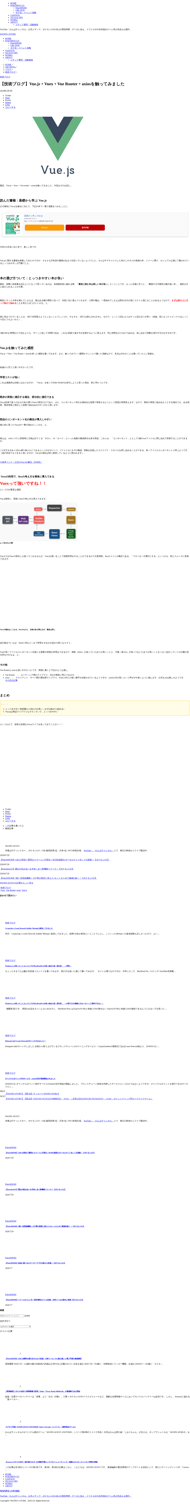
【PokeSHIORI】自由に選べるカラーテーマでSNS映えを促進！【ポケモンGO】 (35, 1263)
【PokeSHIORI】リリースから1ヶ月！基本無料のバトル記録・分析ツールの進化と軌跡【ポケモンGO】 (44, 1300)
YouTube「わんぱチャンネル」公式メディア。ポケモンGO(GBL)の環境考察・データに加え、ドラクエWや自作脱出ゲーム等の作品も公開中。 (66, 1496)
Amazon (44, 228)
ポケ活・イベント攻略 (20, 48)
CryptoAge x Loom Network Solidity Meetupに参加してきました (29, 928)
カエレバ (34, 218)
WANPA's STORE (8, 34)
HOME (8, 38)
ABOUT (9, 57)
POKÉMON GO (12, 41)
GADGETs (10, 50)
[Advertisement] (77, 750)
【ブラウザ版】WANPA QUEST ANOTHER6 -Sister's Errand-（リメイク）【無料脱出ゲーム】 (40, 1427)
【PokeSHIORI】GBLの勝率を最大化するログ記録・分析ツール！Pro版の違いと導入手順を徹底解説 (43, 1359)
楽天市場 (85, 228)
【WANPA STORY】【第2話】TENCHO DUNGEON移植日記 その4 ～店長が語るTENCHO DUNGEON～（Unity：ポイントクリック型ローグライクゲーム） (79, 1099)
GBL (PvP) (15, 45)
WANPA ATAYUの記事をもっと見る (16, 883)
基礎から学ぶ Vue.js (33, 216)
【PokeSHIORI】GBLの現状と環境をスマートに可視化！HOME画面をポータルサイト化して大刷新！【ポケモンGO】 (54, 860)
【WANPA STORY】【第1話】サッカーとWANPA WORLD (32, 1094)
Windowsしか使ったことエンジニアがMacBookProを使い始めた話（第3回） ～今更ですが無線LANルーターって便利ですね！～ (54, 1003)
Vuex (3, 890)
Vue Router (10, 890)
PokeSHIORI (15, 43)
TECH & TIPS (11, 53)
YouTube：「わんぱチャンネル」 (99, 850)
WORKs (8, 55)
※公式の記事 (11, 680)
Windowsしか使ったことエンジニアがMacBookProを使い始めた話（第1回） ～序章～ (38, 966)
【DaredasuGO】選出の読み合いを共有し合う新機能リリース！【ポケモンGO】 (37, 869)
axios (18, 890)
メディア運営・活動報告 (21, 60)
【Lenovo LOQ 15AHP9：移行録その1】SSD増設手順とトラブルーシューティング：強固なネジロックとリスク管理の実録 (51, 1462)
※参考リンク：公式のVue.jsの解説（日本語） (21, 462)
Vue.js (24, 890)
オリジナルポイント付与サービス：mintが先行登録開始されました (30, 1079)
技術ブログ (6, 888)
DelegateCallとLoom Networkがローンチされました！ (25, 1041)
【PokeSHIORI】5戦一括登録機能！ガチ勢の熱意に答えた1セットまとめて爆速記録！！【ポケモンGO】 (48, 878)
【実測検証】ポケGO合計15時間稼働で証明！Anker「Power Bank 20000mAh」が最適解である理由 (42, 1391)
